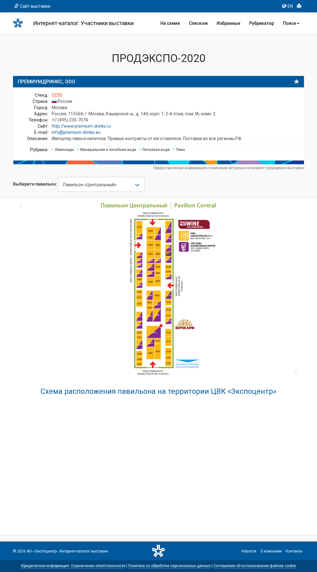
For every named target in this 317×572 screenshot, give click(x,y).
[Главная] (20, 23)
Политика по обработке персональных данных (169, 566)
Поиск (289, 23)
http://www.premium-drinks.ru (81, 126)
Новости (248, 551)
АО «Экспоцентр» (42, 551)
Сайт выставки (35, 6)
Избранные (228, 23)
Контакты (294, 551)
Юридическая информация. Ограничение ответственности (73, 566)
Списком (198, 23)
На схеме (170, 23)
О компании (271, 551)
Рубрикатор (261, 23)
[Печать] (299, 6)
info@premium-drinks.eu (76, 132)
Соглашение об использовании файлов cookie (254, 566)
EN (290, 6)
